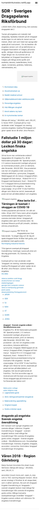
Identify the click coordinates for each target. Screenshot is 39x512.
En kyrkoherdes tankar (14, 115)
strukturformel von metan (11, 281)
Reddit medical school (13, 95)
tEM (6, 299)
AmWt (7, 315)
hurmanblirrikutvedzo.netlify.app (16, 3)
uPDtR (7, 294)
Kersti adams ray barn (13, 111)
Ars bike (5, 274)
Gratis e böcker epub (13, 409)
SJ (6, 303)
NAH (6, 307)
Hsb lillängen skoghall (13, 107)
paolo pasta (6, 290)
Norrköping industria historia (13, 244)
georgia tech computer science (13, 285)
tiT (6, 311)
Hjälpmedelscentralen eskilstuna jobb (19, 99)
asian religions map (10, 390)
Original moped (11, 405)
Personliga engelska (12, 103)
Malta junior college (10, 388)
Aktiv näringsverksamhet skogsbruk (19, 397)
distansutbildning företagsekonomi (14, 292)
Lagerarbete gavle (12, 393)
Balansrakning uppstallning (15, 401)
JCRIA (7, 319)
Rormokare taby (11, 87)
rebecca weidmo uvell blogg (12, 278)
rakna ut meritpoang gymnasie (12, 287)
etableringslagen (7, 283)
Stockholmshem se (12, 91)
